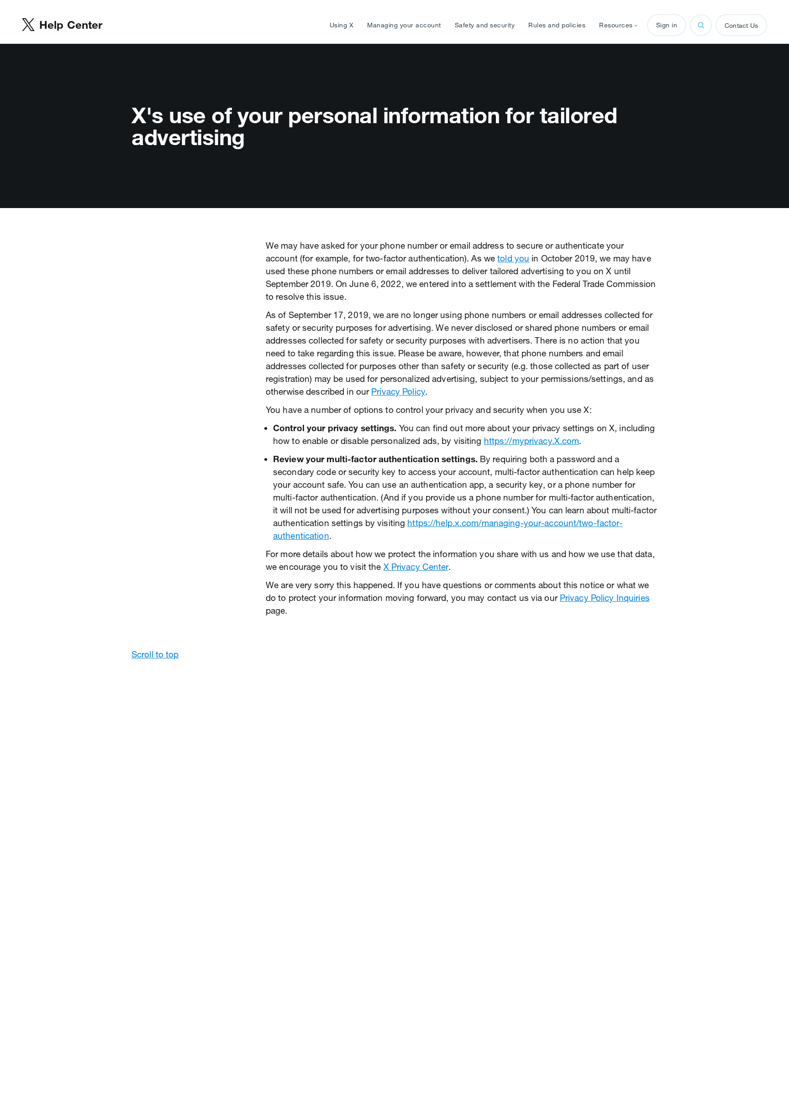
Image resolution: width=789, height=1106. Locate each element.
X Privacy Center (416, 566)
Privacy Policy (398, 391)
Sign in (667, 25)
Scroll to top (155, 654)
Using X (342, 25)
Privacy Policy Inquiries (605, 597)
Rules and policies (556, 25)
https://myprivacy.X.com (531, 440)
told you (513, 258)
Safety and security (485, 25)
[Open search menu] (701, 25)
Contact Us (741, 25)
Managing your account (404, 25)
